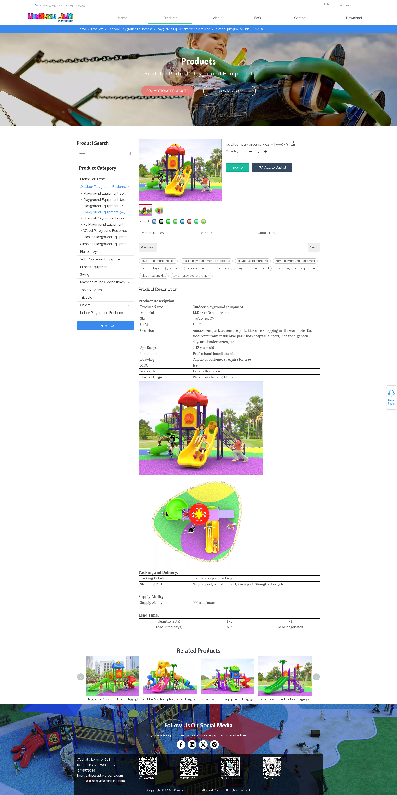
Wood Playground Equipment (106, 231)
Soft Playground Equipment (101, 259)
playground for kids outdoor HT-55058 (112, 699)
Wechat (382, 399)
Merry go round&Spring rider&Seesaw (107, 282)
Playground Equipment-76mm (106, 206)
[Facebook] (181, 744)
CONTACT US (229, 91)
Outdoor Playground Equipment (104, 187)
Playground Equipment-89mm (106, 200)
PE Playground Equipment (103, 224)
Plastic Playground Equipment (106, 237)
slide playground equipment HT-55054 (228, 699)
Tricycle (86, 297)
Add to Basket (275, 167)
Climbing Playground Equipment (104, 244)
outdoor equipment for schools (208, 268)
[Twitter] (203, 744)
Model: (147, 233)
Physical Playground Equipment (107, 218)
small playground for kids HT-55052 (285, 699)
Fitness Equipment (94, 267)
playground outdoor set (253, 268)
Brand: (204, 233)
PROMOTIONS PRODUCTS (167, 91)
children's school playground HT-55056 (170, 699)
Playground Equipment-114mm (107, 193)
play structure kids (153, 275)
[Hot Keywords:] (341, 5)
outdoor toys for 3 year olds (160, 268)
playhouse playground (252, 260)
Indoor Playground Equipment (103, 313)
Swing (84, 275)
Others (85, 305)
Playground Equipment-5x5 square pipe (108, 212)
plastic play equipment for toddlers (206, 260)
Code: (262, 233)
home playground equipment (295, 260)
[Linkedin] (192, 744)
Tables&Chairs (91, 290)
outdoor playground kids (158, 260)
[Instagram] (214, 744)
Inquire (237, 167)
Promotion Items (93, 179)
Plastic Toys (89, 252)
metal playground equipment (296, 268)
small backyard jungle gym (191, 275)
